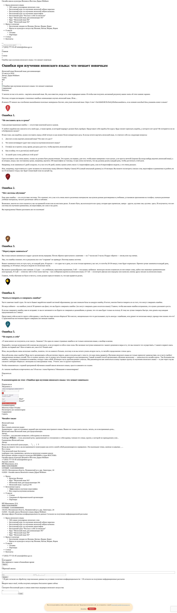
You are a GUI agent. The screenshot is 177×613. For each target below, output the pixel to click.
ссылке (89, 365)
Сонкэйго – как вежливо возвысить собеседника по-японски (25, 436)
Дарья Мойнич (13, 75)
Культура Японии (16, 478)
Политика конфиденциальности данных (30, 514)
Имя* (21, 399)
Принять (91, 609)
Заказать (5, 577)
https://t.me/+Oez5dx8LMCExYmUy (98, 102)
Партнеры (13, 499)
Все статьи (6, 449)
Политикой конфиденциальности (120, 605)
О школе (9, 493)
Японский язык (8, 71)
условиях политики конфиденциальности (63, 579)
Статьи (4, 56)
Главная (5, 51)
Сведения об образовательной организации (26, 497)
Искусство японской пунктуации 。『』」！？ (20, 445)
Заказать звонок (8, 462)
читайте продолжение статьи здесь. (117, 351)
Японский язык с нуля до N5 (20, 485)
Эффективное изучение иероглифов (23, 489)
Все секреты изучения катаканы (21, 491)
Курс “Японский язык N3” (19, 480)
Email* (22, 401)
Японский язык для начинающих (27, 71)
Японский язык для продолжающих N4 (24, 482)
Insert (20, 593)
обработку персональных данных (32, 579)
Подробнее (84, 609)
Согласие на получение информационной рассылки (67, 514)
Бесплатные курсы (13, 487)
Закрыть (5, 564)
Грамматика (7, 440)
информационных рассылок (114, 579)
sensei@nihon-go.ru (24, 47)
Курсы (8, 476)
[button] (88, 229)
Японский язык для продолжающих (28, 431)
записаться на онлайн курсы (148, 357)
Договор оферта (8, 514)
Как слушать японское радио (13, 427)
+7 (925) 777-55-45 (9, 47)
